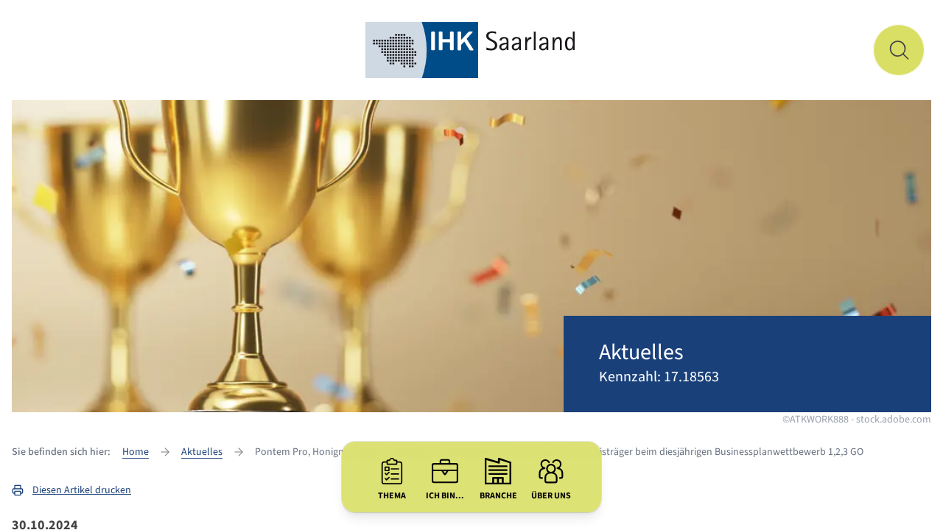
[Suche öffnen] (898, 50)
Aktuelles (201, 452)
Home (135, 452)
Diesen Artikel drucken (81, 490)
